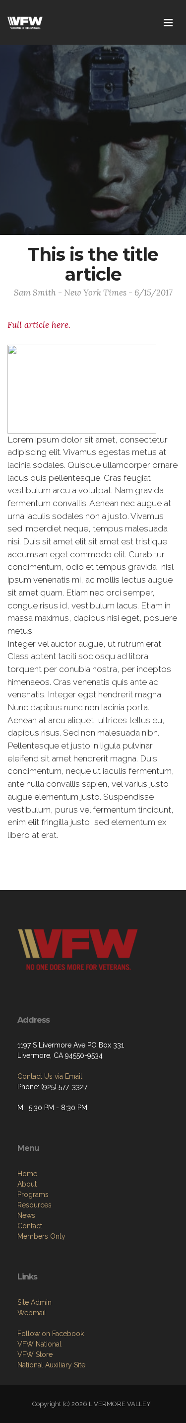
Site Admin (34, 1302)
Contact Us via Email (49, 1076)
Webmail (31, 1313)
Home (27, 1174)
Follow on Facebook (50, 1334)
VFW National (39, 1344)
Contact (29, 1226)
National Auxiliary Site (51, 1365)
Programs (33, 1194)
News (26, 1215)
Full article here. (38, 324)
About (27, 1184)
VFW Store (35, 1354)
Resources (34, 1205)
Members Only (41, 1236)
